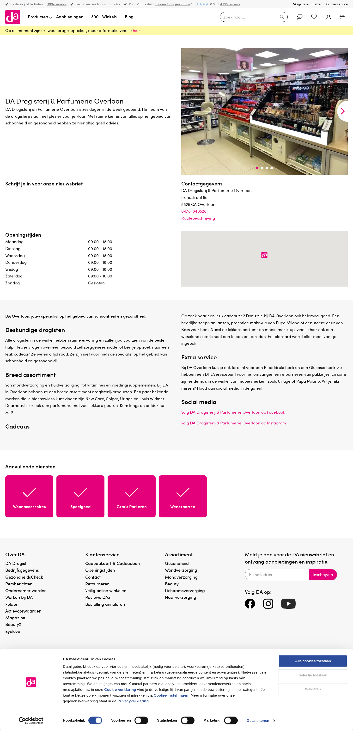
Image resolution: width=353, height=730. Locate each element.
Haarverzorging (180, 597)
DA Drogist (15, 563)
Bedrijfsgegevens (22, 570)
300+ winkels (57, 4)
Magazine (301, 4)
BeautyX (13, 624)
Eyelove (12, 631)
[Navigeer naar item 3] (267, 168)
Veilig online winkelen (105, 590)
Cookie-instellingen (171, 695)
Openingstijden (100, 570)
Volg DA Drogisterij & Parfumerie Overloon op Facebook (233, 412)
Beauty (172, 584)
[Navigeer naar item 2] (262, 168)
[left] (186, 111)
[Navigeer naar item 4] (271, 168)
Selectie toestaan (313, 675)
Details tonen (258, 720)
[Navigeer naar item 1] (257, 168)
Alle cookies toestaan (313, 661)
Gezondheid (177, 563)
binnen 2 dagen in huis (172, 4)
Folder (317, 4)
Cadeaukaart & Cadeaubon (112, 563)
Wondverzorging (181, 570)
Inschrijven (323, 574)
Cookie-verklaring (120, 689)
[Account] (299, 17)
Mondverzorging (181, 577)
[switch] (141, 720)
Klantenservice (337, 4)
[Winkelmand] (342, 17)
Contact (93, 577)
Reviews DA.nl (98, 597)
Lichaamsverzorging (185, 590)
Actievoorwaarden (23, 611)
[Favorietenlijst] (314, 17)
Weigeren (313, 689)
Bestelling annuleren (105, 604)
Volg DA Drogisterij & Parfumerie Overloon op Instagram (233, 423)
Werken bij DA (19, 597)
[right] (342, 111)
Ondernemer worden (26, 590)
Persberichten (18, 584)
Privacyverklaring (133, 701)
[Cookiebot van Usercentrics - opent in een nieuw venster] (31, 720)
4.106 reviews (230, 4)
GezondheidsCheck (24, 577)
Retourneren (97, 584)
